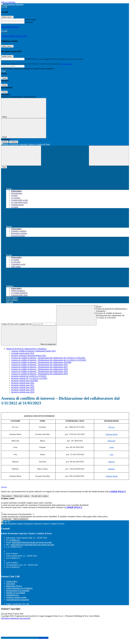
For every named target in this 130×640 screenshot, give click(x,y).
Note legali (10, 584)
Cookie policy (11, 581)
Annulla (4, 142)
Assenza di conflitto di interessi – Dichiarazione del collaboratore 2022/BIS (41, 362)
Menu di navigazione (48, 344)
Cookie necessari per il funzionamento (16, 514)
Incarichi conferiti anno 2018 (22, 392)
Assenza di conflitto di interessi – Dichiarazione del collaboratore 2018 (39, 374)
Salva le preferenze (21, 519)
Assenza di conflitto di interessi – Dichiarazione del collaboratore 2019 (39, 371)
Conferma (13, 142)
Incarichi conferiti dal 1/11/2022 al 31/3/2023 (29, 378)
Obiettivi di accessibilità (15, 593)
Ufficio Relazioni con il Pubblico (19, 588)
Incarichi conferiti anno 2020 (22, 387)
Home (98, 306)
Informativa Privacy (14, 586)
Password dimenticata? (10, 27)
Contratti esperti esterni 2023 (22, 353)
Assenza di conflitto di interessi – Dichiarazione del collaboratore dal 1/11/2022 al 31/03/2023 (48, 360)
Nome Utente (30, 20)
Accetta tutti (40, 496)
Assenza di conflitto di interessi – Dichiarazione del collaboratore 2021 (39, 367)
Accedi (4, 7)
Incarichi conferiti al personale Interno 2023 (28, 355)
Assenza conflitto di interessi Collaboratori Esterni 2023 (33, 351)
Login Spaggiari (66, 64)
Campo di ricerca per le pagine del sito (16, 324)
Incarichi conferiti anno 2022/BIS (24, 381)
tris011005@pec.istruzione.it (32, 545)
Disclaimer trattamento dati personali (15, 618)
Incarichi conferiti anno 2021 (22, 385)
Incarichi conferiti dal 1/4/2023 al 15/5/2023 (28, 376)
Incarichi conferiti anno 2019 (22, 390)
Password (29, 22)
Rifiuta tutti (21, 496)
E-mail (27, 59)
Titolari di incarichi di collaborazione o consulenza (26, 349)
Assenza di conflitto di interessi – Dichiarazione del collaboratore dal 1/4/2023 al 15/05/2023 (48, 358)
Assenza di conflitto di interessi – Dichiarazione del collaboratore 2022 (39, 365)
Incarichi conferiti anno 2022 (22, 383)
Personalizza (7, 496)
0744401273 (15, 540)
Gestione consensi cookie (16, 597)
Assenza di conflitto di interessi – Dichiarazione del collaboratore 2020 (39, 369)
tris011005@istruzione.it (32, 542)
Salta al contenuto (8, 2)
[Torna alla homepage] (65, 144)
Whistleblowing (12, 595)
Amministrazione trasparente (17, 600)
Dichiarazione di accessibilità (17, 590)
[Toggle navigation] (21, 156)
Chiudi (4, 78)
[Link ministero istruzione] (12, 4)
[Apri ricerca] (109, 156)
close (4, 167)
